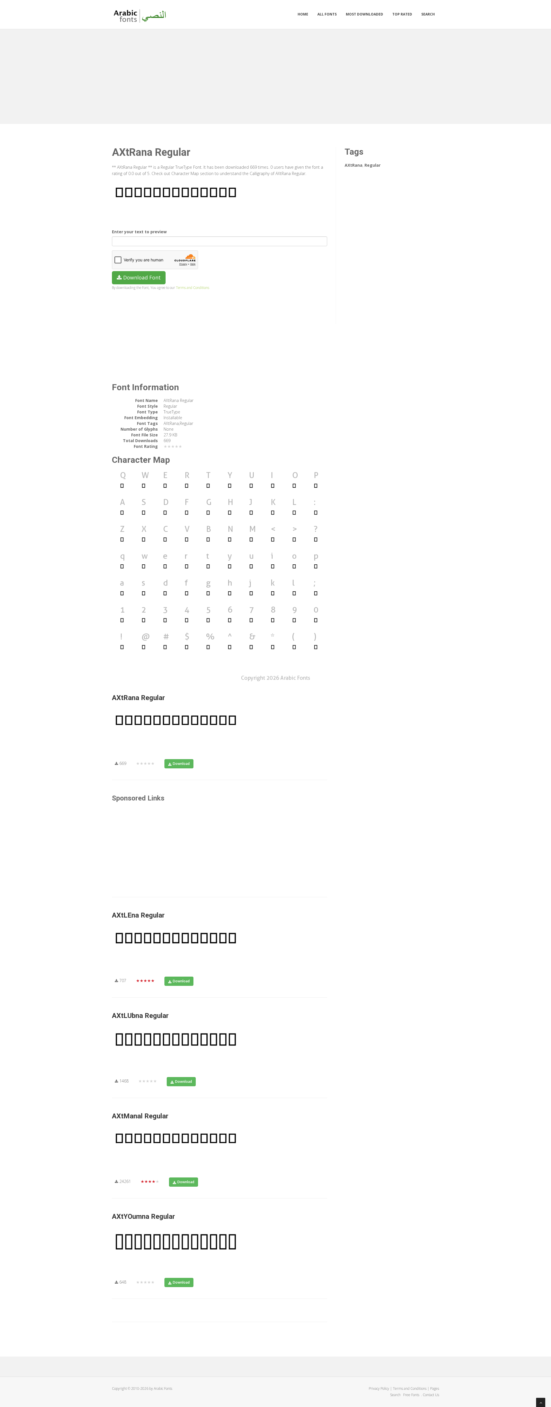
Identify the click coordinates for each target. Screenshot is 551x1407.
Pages (434, 1388)
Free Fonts (411, 1394)
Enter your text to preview (139, 231)
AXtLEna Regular (138, 915)
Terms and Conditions (192, 287)
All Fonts (327, 14)
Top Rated (402, 14)
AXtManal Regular (140, 1116)
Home (303, 14)
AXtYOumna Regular (143, 1216)
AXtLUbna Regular (140, 1016)
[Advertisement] (275, 75)
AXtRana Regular (138, 698)
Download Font (141, 277)
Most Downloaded (364, 14)
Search (428, 14)
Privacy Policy (379, 1388)
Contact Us (431, 1394)
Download (181, 763)
